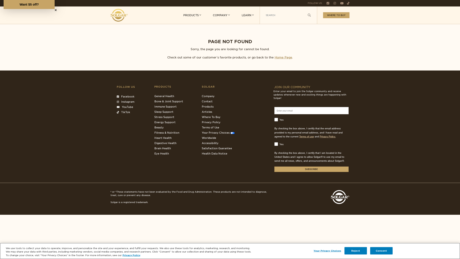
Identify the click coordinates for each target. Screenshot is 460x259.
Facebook (127, 96)
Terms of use (306, 136)
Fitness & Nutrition (166, 132)
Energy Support (165, 122)
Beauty (159, 127)
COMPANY (220, 15)
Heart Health (163, 138)
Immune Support (165, 106)
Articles (207, 111)
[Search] (309, 15)
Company (208, 96)
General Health (164, 96)
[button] (29, 4)
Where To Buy (211, 117)
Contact (207, 101)
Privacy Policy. (328, 136)
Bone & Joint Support (168, 101)
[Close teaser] (56, 10)
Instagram (127, 101)
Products (162, 86)
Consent (381, 250)
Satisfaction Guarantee (217, 148)
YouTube (127, 107)
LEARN (247, 15)
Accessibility (210, 143)
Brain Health (162, 148)
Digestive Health (165, 143)
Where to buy (336, 15)
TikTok (125, 112)
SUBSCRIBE (311, 169)
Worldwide (209, 138)
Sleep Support (163, 111)
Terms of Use (210, 127)
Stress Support (164, 117)
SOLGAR (208, 86)
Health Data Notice (214, 153)
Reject (355, 250)
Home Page (283, 57)
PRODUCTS (191, 15)
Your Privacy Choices (216, 132)
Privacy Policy (211, 122)
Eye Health (161, 153)
